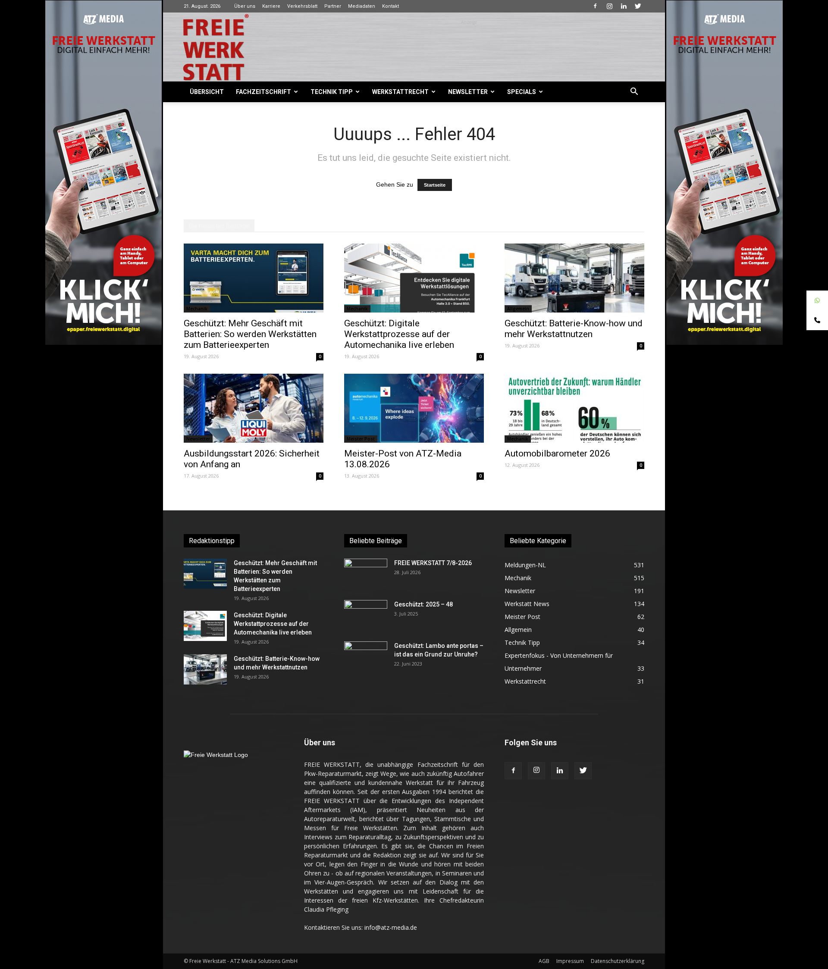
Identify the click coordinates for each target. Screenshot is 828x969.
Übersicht (207, 91)
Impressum (570, 961)
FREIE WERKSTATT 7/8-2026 (433, 563)
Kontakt (390, 6)
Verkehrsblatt (302, 6)
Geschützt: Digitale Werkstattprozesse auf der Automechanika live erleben (399, 334)
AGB (544, 961)
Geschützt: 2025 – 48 (423, 604)
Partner (332, 6)
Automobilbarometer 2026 (557, 453)
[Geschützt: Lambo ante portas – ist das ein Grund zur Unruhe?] (365, 656)
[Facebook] (595, 6)
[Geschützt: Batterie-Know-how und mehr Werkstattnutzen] (574, 278)
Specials (521, 91)
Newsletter (468, 91)
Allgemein (518, 309)
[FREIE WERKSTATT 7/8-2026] (365, 574)
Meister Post (361, 439)
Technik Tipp (331, 91)
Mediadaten (361, 6)
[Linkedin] (623, 6)
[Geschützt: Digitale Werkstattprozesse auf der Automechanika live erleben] (414, 278)
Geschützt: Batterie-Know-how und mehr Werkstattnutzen (574, 328)
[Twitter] (637, 6)
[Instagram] (609, 6)
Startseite (434, 185)
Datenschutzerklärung (617, 961)
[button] (634, 92)
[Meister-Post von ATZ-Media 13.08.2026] (414, 408)
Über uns (244, 6)
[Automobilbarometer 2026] (574, 408)
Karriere (271, 6)
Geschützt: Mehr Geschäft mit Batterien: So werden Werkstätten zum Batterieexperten (250, 334)
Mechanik (196, 309)
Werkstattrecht (400, 91)
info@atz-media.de (390, 927)
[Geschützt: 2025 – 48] (365, 615)
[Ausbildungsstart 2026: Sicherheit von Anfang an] (253, 408)
